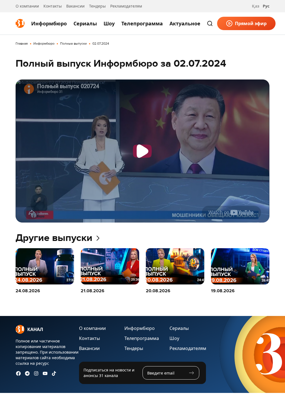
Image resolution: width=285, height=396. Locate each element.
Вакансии (75, 6)
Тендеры (97, 6)
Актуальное (184, 23)
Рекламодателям (126, 6)
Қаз (255, 6)
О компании (27, 6)
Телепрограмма (142, 23)
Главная (22, 43)
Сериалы (85, 23)
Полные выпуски (73, 43)
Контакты (52, 6)
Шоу (109, 23)
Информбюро (49, 23)
